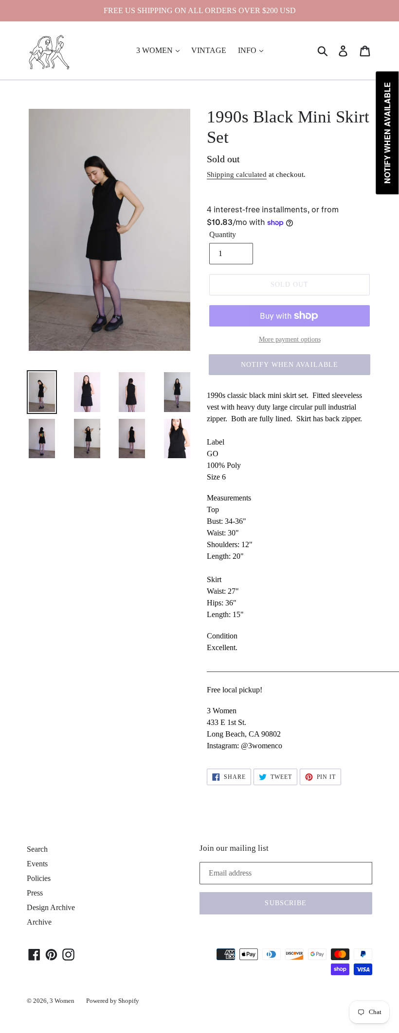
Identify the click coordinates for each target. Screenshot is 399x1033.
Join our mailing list (234, 848)
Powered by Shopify (112, 1000)
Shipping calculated (237, 174)
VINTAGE (208, 50)
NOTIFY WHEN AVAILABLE (290, 364)
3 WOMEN (155, 50)
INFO (248, 50)
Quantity (222, 234)
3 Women (62, 1000)
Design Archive (51, 907)
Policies (39, 878)
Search (37, 849)
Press (35, 893)
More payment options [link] (290, 339)
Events (37, 864)
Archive (39, 922)
